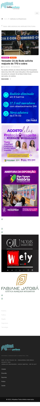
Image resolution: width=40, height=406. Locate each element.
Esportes (4, 377)
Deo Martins (6, 67)
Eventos (3, 311)
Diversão (4, 373)
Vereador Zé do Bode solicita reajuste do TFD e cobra (17, 62)
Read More (5, 79)
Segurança (4, 323)
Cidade (3, 369)
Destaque (5, 57)
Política (13, 57)
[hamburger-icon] (37, 13)
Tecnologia (4, 327)
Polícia (3, 381)
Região (3, 319)
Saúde (3, 385)
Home (6, 19)
